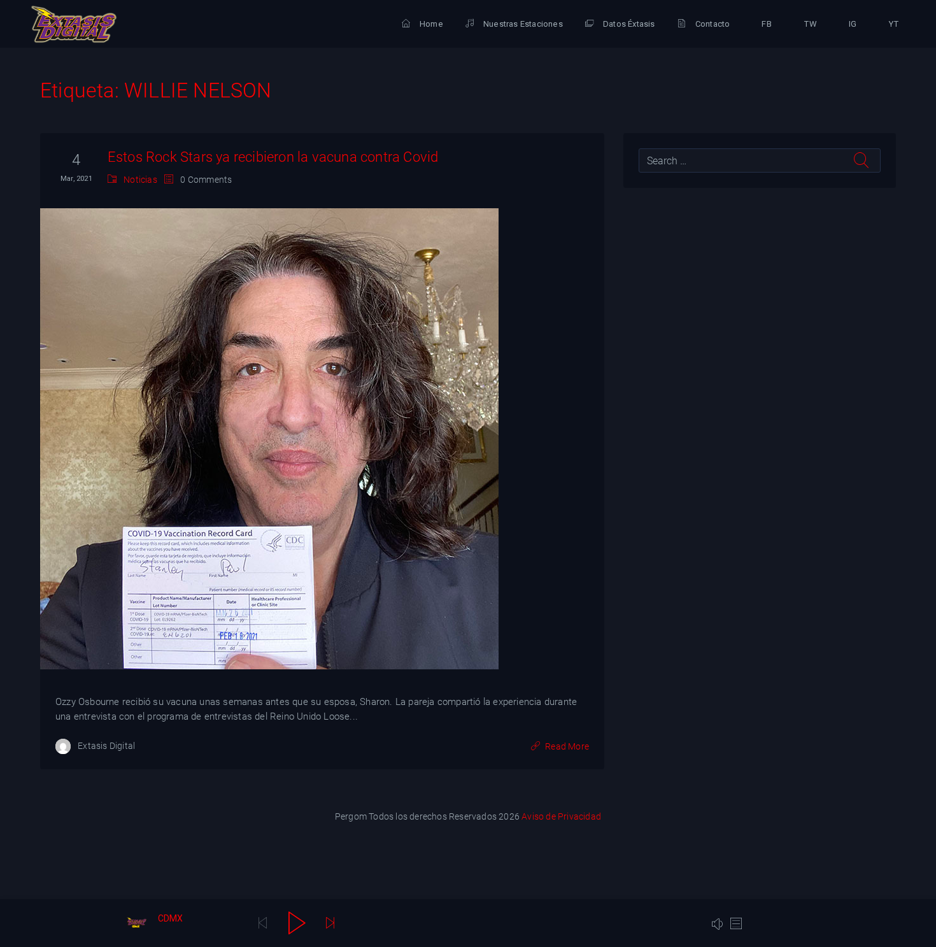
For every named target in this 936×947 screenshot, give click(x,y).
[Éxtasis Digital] (74, 24)
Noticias (140, 179)
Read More (567, 746)
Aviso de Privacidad (561, 816)
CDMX (170, 918)
